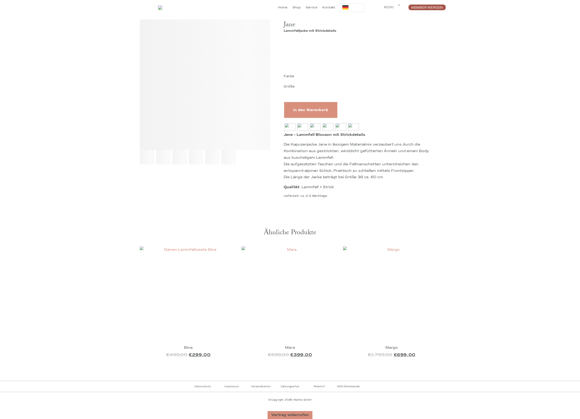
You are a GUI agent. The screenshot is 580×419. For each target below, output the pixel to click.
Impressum (232, 386)
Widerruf (319, 386)
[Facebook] (284, 372)
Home (282, 7)
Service (311, 7)
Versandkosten (261, 386)
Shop (296, 7)
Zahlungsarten (290, 386)
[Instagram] (295, 372)
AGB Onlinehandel (348, 386)
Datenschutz (202, 386)
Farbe (289, 76)
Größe (289, 86)
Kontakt (328, 7)
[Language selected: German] (352, 7)
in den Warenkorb (310, 110)
